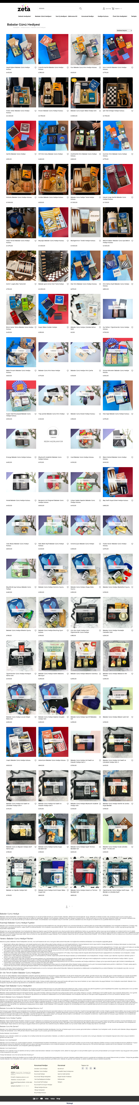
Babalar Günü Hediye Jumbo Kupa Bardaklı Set (50, 848)
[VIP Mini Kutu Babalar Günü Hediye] (53, 136)
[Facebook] (82, 1068)
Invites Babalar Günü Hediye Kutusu (50, 197)
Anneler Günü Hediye (40, 1068)
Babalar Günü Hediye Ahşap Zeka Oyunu (82, 588)
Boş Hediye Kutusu (40, 1092)
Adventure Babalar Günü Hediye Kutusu (52, 760)
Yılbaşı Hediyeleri (39, 1090)
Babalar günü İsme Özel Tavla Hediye (51, 284)
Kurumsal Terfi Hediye (41, 1082)
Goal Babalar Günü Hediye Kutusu (82, 457)
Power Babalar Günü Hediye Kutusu (50, 111)
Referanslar (61, 1079)
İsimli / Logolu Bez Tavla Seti (16, 284)
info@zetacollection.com (22, 1077)
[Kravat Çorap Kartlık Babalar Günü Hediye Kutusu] (118, 179)
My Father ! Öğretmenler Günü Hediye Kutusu (116, 328)
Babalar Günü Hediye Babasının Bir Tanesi (115, 674)
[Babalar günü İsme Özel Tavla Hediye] (53, 266)
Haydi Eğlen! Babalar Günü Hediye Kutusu (18, 68)
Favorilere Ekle (35, 67)
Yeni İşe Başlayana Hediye (42, 1079)
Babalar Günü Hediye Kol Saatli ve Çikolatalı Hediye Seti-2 (114, 761)
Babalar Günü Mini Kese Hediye (49, 370)
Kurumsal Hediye (39, 1074)
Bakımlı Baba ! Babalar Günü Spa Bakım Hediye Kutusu (116, 241)
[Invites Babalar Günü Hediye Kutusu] (53, 179)
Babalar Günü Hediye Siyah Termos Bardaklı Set (83, 848)
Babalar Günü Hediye (40, 1071)
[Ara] (81, 8)
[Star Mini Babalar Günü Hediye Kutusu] (86, 266)
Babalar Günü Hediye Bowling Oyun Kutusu (50, 631)
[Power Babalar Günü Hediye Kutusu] (53, 92)
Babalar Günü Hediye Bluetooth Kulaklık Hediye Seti (84, 804)
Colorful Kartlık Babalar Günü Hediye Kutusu (50, 68)
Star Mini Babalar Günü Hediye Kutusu (84, 284)
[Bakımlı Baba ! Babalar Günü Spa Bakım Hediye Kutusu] (118, 222)
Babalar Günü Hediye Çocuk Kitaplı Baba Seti (18, 718)
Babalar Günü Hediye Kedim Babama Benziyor (51, 674)
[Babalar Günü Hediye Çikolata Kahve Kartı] (86, 309)
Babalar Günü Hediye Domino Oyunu (51, 587)
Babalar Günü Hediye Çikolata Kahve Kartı (83, 328)
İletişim (60, 1082)
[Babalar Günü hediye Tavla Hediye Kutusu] (86, 179)
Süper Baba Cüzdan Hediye (47, 327)
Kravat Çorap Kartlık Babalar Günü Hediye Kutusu (114, 198)
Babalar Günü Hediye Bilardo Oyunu (18, 630)
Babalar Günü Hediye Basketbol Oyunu (116, 587)
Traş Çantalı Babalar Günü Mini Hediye (51, 414)
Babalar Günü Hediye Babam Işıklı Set (116, 717)
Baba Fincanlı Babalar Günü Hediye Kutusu (18, 371)
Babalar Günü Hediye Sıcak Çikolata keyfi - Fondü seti (115, 848)
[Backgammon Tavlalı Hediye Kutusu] (86, 222)
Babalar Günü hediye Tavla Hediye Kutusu (82, 198)
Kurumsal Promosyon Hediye (43, 1084)
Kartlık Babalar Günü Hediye (16, 154)
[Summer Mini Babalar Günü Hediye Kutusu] (118, 136)
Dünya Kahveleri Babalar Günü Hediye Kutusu (116, 371)
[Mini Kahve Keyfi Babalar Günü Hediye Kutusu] (118, 266)
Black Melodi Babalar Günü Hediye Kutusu (115, 458)
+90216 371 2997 (21, 1079)
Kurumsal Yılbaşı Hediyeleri (42, 1076)
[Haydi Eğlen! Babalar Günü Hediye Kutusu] (21, 49)
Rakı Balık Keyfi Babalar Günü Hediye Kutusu (51, 544)
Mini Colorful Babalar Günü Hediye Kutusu (114, 68)
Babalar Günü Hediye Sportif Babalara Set (83, 718)
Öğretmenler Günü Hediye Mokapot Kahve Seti (18, 674)
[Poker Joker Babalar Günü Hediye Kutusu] (21, 92)
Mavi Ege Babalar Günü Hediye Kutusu (116, 414)
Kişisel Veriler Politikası (64, 1076)
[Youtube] (94, 1068)
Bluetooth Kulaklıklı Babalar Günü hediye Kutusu (49, 458)
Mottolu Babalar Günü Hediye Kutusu (19, 197)
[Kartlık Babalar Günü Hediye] (21, 136)
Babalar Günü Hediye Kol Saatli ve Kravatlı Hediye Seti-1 (49, 804)
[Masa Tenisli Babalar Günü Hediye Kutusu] (21, 222)
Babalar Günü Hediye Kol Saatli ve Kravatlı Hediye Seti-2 (82, 761)
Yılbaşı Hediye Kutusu (40, 1087)
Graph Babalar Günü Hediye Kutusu (18, 760)
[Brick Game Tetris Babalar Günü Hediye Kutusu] (21, 309)
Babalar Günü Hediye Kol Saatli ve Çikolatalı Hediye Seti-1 (17, 804)
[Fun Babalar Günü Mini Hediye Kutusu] (86, 49)
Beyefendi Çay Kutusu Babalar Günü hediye (18, 588)
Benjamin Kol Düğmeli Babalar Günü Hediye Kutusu (50, 501)
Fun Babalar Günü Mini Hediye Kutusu (84, 67)
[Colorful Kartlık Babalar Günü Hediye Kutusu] (53, 49)
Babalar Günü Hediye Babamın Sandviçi (84, 673)
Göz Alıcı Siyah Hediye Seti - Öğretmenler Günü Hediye (80, 631)
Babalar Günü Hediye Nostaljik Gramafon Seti (113, 631)
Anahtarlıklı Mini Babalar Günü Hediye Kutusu (84, 155)
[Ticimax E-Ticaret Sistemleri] (69, 1104)
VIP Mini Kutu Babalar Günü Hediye (50, 154)
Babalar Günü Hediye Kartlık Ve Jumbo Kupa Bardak (116, 804)
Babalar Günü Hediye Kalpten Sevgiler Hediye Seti (51, 718)
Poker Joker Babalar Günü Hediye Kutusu (17, 111)
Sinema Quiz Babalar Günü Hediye (82, 544)
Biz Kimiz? (61, 1068)
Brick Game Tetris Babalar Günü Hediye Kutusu (19, 328)
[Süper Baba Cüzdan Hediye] (53, 309)
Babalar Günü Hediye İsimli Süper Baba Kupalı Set (51, 891)
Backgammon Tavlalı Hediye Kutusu (83, 240)
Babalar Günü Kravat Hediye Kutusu (83, 414)
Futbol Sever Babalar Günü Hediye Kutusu (114, 544)
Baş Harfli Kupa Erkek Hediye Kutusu (115, 500)
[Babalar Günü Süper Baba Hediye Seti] (86, 92)
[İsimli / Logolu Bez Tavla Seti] (21, 266)
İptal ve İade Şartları (64, 1074)
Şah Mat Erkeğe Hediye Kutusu (113, 111)
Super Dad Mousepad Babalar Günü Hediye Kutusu (18, 415)
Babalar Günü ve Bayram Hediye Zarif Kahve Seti (19, 848)
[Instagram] (90, 1068)
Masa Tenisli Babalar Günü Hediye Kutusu (18, 241)
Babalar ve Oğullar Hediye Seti (16, 890)
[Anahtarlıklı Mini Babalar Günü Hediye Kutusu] (86, 136)
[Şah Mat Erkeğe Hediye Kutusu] (118, 92)
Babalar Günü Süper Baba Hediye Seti (83, 111)
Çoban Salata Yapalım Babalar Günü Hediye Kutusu (83, 501)
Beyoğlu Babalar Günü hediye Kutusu (51, 240)
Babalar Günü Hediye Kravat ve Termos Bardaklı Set (84, 891)
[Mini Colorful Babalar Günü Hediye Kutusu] (118, 49)
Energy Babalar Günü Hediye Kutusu (18, 457)
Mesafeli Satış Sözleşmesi (65, 1071)
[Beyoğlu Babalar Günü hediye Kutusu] (53, 222)
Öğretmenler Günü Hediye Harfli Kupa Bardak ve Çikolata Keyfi (116, 891)
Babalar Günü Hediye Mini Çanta (82, 370)
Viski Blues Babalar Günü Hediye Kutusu (17, 544)
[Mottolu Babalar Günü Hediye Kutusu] (21, 179)
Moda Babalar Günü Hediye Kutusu (18, 500)
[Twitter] (86, 1068)
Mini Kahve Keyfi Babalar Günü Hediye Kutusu (116, 285)
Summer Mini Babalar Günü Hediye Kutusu (115, 155)
